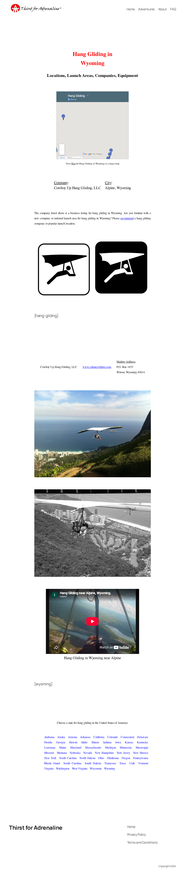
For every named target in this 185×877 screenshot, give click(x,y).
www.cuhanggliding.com (97, 367)
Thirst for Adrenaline (36, 827)
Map (73, 163)
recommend (127, 218)
